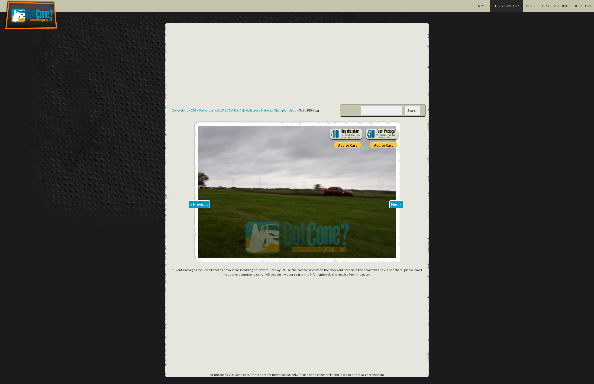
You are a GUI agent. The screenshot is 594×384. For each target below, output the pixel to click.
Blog (530, 6)
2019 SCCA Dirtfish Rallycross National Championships (256, 110)
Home (481, 6)
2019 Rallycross (202, 110)
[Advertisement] (297, 67)
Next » (396, 204)
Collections (180, 110)
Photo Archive (555, 6)
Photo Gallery (506, 6)
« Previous (199, 204)
